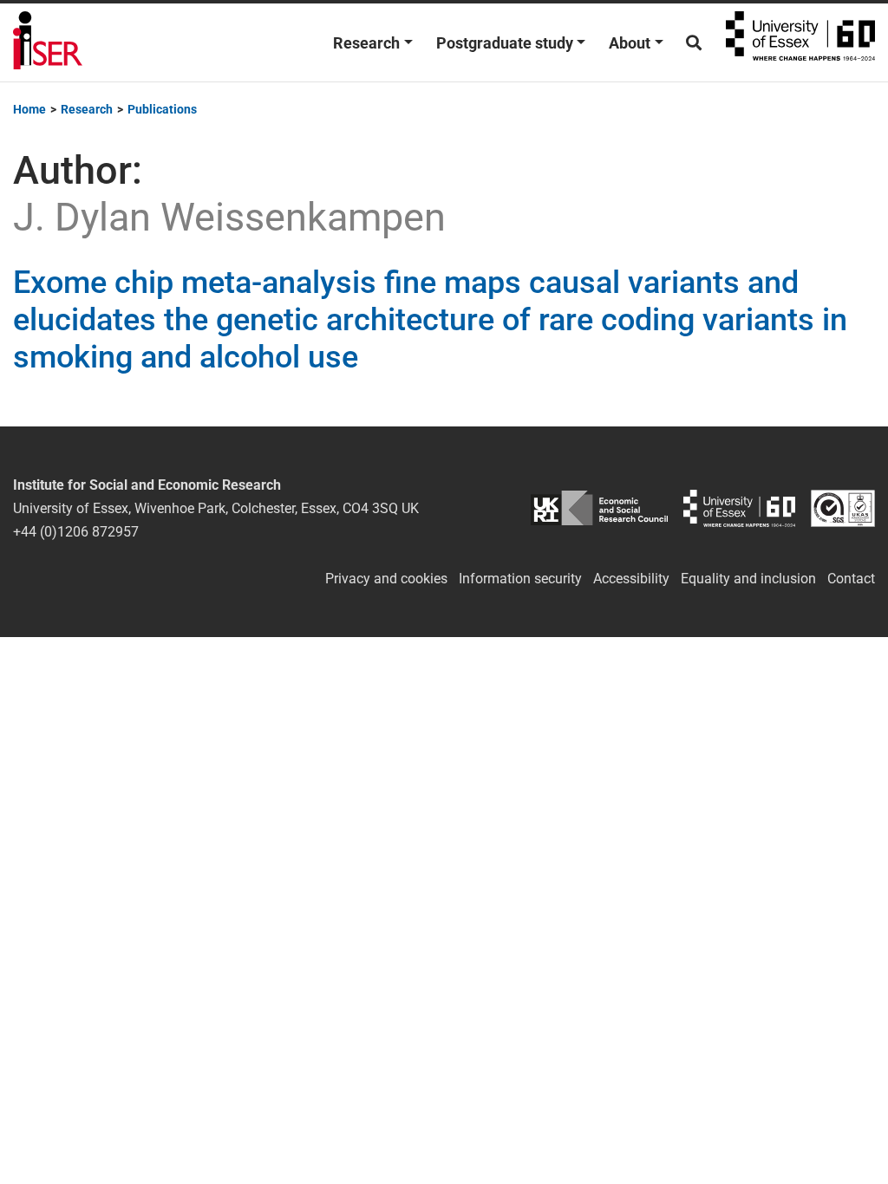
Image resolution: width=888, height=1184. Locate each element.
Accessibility (631, 578)
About (629, 43)
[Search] (693, 43)
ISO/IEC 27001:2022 (843, 508)
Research (366, 43)
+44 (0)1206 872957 (76, 532)
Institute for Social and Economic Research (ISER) (47, 42)
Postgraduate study (504, 43)
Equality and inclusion (748, 578)
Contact (851, 578)
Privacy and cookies (386, 578)
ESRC (599, 508)
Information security (520, 578)
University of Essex (800, 42)
